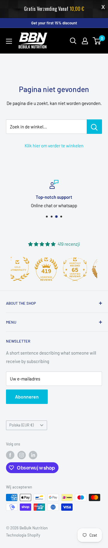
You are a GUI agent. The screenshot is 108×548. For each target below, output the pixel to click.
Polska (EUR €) (21, 425)
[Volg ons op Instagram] (21, 455)
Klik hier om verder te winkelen (54, 145)
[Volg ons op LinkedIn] (33, 455)
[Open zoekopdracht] (73, 41)
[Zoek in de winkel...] (94, 126)
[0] (97, 41)
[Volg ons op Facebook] (10, 455)
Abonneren (27, 396)
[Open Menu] (9, 41)
